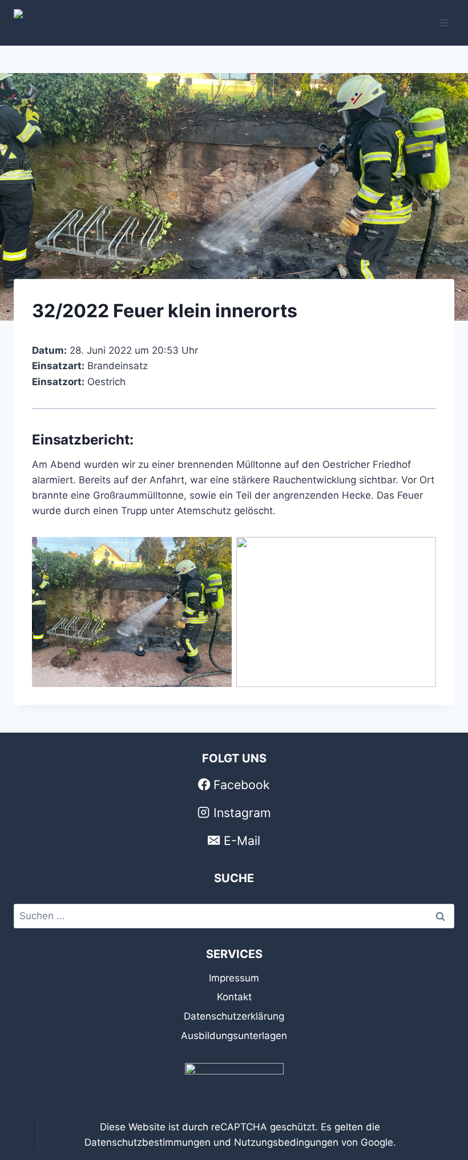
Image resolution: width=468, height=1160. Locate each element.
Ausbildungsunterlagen (234, 1035)
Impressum (234, 978)
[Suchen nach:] (234, 915)
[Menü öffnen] (443, 22)
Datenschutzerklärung (234, 1016)
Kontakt (234, 997)
